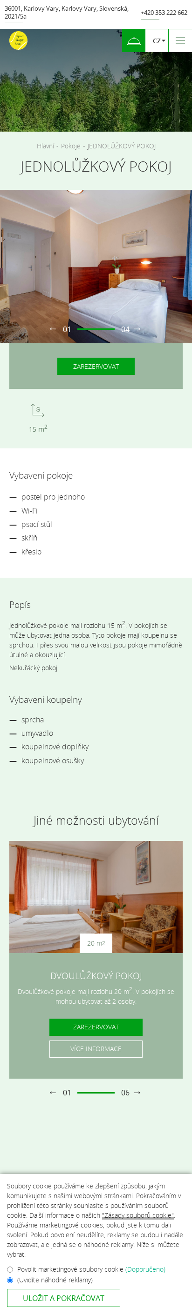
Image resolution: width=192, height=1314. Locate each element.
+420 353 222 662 (164, 13)
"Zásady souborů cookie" (138, 1215)
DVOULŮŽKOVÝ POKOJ (96, 976)
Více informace (96, 1048)
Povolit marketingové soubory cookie (91, 1269)
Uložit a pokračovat (63, 1298)
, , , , (67, 12)
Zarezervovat (96, 366)
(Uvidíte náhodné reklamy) (55, 1279)
